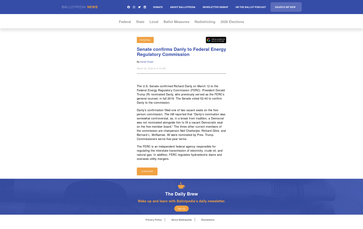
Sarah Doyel (146, 61)
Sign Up (181, 208)
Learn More (147, 171)
